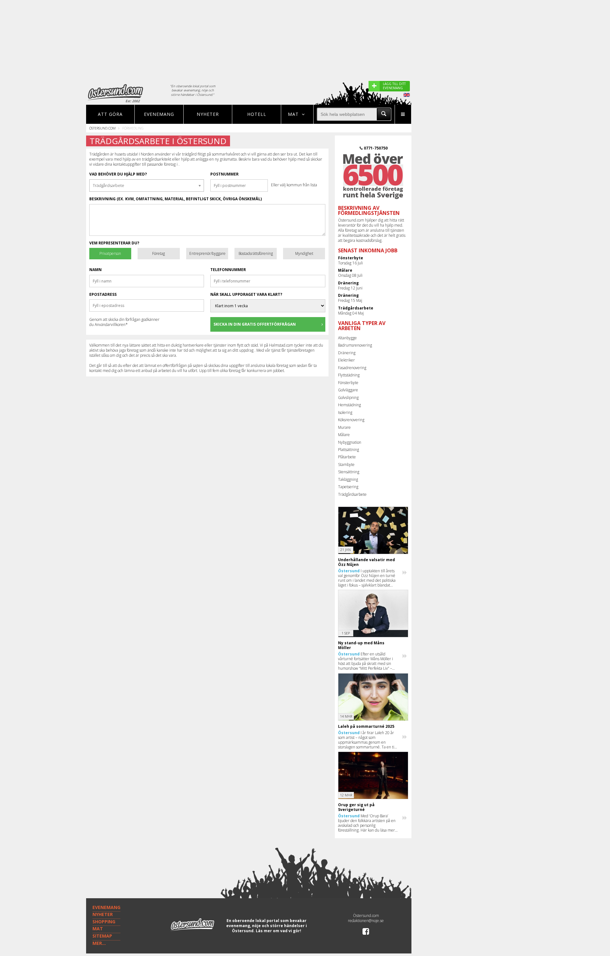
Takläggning (348, 479)
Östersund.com (102, 128)
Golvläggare (348, 390)
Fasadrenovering (352, 367)
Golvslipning (348, 397)
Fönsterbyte (348, 382)
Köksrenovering (351, 419)
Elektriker (346, 360)
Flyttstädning (349, 375)
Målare (344, 434)
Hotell (256, 114)
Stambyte (346, 464)
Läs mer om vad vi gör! (278, 930)
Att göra (110, 114)
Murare (344, 427)
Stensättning (348, 472)
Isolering (345, 412)
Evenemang (159, 114)
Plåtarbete (347, 457)
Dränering (347, 352)
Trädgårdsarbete (352, 494)
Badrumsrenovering (355, 345)
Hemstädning (349, 405)
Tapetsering (348, 486)
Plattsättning (348, 449)
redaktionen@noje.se (366, 920)
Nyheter (208, 114)
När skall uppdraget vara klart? (246, 294)
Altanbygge (347, 338)
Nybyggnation (349, 442)
